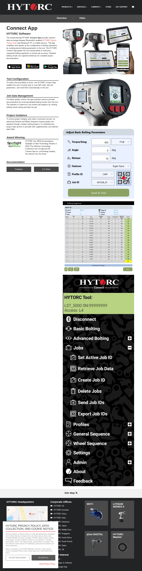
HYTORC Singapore (62, 534)
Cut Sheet (46, 169)
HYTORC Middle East (62, 530)
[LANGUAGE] (134, 7)
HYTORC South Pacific (63, 541)
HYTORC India (60, 518)
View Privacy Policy (47, 564)
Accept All (43, 558)
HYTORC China (60, 514)
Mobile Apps (55, 559)
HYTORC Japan (60, 526)
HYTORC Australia (61, 510)
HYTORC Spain (60, 545)
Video (82, 18)
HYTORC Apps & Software (61, 563)
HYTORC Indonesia (61, 522)
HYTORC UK (59, 549)
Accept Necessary (17, 558)
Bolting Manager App (58, 567)
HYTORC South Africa (63, 538)
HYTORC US (59, 506)
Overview (61, 18)
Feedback (19, 169)
